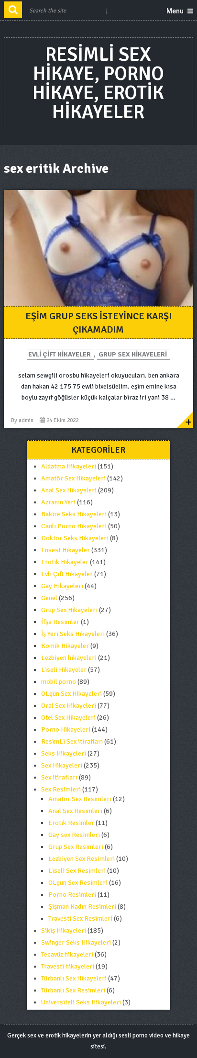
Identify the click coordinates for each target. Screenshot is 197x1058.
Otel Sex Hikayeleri (68, 717)
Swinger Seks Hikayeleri (76, 942)
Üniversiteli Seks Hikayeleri (81, 1002)
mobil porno (58, 682)
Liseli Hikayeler (64, 670)
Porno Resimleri (72, 895)
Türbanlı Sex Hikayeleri (74, 978)
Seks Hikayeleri (63, 753)
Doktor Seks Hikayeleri (75, 538)
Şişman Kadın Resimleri (82, 906)
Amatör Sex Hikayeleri (73, 478)
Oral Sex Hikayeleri (68, 706)
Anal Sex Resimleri (75, 811)
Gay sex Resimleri (74, 835)
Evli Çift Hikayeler (59, 354)
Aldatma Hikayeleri (68, 466)
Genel (49, 598)
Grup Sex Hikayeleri (132, 354)
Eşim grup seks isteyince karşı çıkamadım (98, 322)
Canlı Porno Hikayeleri (74, 526)
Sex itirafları (59, 777)
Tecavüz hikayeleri (67, 954)
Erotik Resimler (71, 823)
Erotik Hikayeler (64, 562)
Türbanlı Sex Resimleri (73, 990)
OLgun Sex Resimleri (78, 883)
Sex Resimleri (61, 789)
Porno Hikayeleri (65, 729)
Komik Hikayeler (65, 646)
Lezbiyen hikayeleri (69, 658)
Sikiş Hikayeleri (63, 930)
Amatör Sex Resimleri (79, 799)
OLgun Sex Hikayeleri (71, 694)
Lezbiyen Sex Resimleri (81, 859)
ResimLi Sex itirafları (72, 741)
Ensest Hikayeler (65, 550)
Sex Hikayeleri (61, 765)
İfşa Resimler (60, 622)
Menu (175, 11)
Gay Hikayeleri (62, 586)
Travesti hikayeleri (67, 966)
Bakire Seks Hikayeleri (74, 514)
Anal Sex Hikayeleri (69, 490)
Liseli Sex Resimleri (77, 871)
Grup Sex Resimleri (75, 847)
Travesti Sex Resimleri (80, 918)
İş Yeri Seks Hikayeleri (73, 634)
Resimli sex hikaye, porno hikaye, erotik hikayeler (98, 83)
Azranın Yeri (58, 502)
